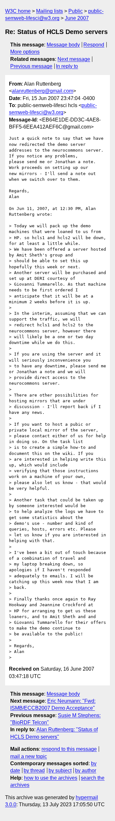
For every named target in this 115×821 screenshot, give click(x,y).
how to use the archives (50, 778)
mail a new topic (28, 756)
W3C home (18, 11)
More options (25, 51)
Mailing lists (49, 11)
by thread (34, 770)
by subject (60, 770)
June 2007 (77, 18)
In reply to (67, 66)
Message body (63, 44)
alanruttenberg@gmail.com (42, 91)
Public (75, 11)
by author (85, 770)
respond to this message (69, 749)
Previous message (31, 66)
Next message (73, 59)
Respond (93, 44)
